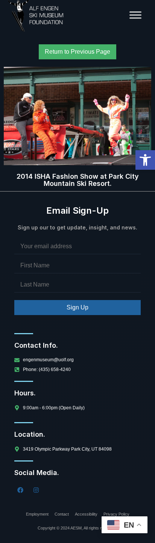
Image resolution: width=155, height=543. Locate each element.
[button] (145, 160)
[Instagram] (36, 490)
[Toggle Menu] (135, 14)
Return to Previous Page (77, 51)
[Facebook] (20, 490)
